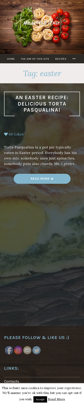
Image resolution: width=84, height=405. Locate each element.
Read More (56, 399)
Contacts (11, 381)
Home (11, 58)
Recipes (60, 58)
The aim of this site (35, 58)
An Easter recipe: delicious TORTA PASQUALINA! (42, 104)
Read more (42, 180)
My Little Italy (42, 22)
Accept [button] (40, 399)
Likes (16, 134)
